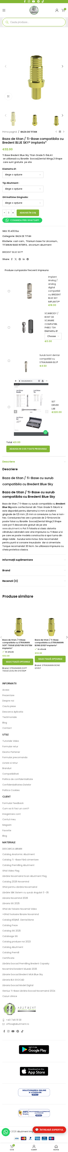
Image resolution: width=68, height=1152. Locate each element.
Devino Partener (11, 752)
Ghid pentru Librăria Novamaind (20, 887)
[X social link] (16, 259)
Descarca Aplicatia (12, 711)
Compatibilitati (10, 773)
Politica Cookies (11, 790)
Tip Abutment (10, 183)
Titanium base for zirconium (41, 241)
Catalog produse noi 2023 (16, 941)
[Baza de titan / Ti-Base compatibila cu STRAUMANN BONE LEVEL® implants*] (50, 619)
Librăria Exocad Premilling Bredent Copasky (25, 963)
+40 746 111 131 (13, 1019)
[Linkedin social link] (24, 259)
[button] (5, 66)
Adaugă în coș (28, 212)
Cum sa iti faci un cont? (15, 808)
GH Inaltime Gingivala (15, 197)
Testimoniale (9, 717)
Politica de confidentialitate (17, 779)
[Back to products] (60, 132)
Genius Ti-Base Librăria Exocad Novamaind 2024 (28, 990)
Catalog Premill (10, 952)
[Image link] (19, 1008)
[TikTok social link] (22, 1031)
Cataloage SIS (10, 936)
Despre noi (8, 700)
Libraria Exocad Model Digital (17, 985)
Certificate (8, 958)
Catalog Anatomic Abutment (18, 854)
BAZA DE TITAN (29, 131)
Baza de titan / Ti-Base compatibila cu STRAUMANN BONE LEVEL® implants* (49, 643)
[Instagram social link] (8, 1031)
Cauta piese (9, 706)
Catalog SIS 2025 (11, 930)
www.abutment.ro (12, 528)
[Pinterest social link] (20, 259)
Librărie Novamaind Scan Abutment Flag (24, 876)
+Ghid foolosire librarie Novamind (20, 914)
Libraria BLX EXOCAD (13, 979)
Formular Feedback (13, 803)
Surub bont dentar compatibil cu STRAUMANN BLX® (50, 359)
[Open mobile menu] (4, 10)
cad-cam (18, 241)
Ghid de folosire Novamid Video (19, 908)
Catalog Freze (10, 925)
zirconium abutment (40, 244)
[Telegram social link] (28, 259)
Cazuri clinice (9, 996)
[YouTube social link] (12, 1031)
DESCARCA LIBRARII (12, 848)
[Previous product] (56, 132)
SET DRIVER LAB (55, 405)
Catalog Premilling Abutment (18, 865)
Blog (4, 722)
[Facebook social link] (12, 259)
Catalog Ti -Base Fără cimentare (20, 859)
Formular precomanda (14, 757)
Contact (7, 728)
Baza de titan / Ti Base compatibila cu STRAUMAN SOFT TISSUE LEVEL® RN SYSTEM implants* (17, 644)
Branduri (6, 768)
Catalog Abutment (12, 947)
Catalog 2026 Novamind (15, 881)
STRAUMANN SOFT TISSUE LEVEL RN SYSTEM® (14, 669)
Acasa (5, 689)
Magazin (7, 825)
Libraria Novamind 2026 (15, 898)
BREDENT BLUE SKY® (12, 252)
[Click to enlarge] (8, 96)
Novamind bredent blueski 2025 (19, 968)
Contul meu (9, 819)
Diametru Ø (9, 168)
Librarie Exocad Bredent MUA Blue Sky (22, 974)
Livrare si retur (10, 762)
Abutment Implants (28, 1131)
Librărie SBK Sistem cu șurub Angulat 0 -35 (25, 892)
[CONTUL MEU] (57, 10)
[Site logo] (34, 10)
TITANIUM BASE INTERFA (14, 244)
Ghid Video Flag (10, 870)
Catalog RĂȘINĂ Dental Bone (18, 919)
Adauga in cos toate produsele (28, 448)
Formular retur (10, 746)
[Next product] (64, 132)
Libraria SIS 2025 (11, 903)
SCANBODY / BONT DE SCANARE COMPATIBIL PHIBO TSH (51, 320)
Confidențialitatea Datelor (16, 784)
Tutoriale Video (10, 741)
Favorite (6, 830)
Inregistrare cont (11, 814)
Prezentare (8, 695)
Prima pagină (9, 131)
